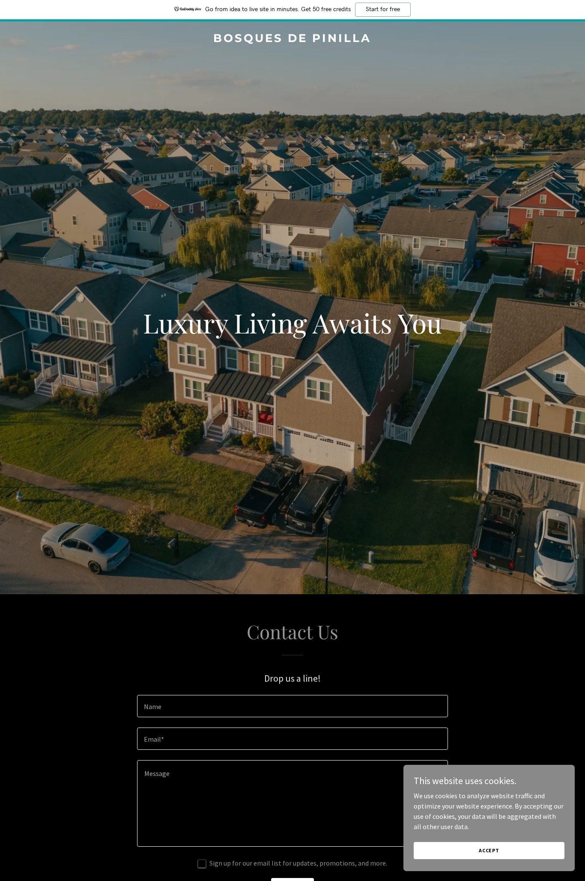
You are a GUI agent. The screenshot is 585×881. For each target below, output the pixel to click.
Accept (489, 850)
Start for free (383, 9)
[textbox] (292, 706)
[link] (292, 39)
